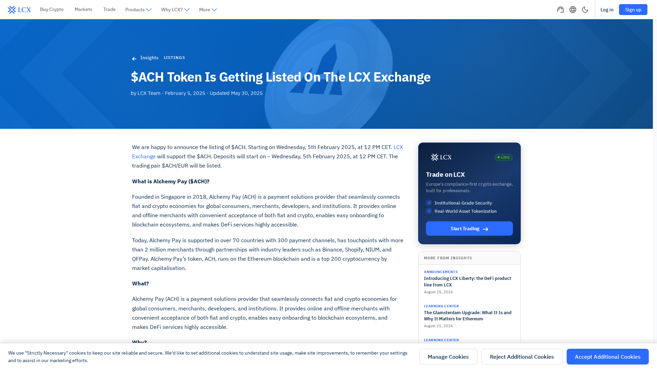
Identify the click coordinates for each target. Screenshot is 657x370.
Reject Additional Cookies (522, 356)
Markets (83, 9)
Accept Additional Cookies (608, 356)
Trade (109, 9)
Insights (149, 57)
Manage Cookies (448, 356)
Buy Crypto (52, 9)
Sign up (633, 10)
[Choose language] (573, 9)
